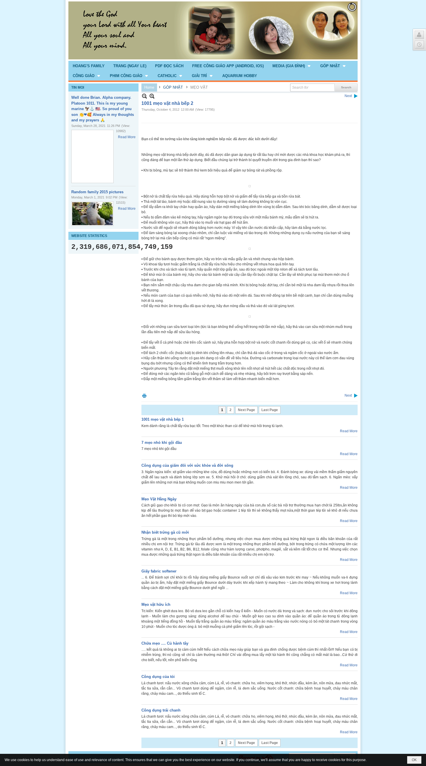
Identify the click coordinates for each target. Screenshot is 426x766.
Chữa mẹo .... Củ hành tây (164, 643)
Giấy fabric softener (158, 571)
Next (348, 96)
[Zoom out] (152, 96)
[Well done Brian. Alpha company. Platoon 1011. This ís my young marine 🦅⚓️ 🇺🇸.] (92, 156)
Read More (127, 137)
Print (144, 396)
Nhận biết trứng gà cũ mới (165, 532)
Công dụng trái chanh (161, 710)
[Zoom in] (144, 96)
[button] (292, 66)
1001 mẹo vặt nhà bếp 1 (162, 419)
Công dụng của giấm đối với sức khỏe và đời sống (187, 465)
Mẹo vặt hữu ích (155, 604)
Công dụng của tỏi (158, 676)
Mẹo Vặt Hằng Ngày (158, 499)
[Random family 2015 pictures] (92, 213)
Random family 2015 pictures (97, 192)
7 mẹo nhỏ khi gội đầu (161, 442)
